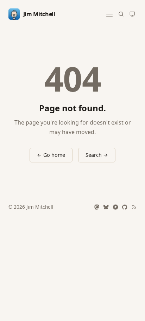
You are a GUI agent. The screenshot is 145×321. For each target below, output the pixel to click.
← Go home (51, 155)
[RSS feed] (134, 207)
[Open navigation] (109, 14)
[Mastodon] (96, 207)
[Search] (121, 14)
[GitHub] (124, 207)
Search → (97, 155)
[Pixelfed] (115, 207)
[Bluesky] (105, 207)
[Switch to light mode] (132, 14)
